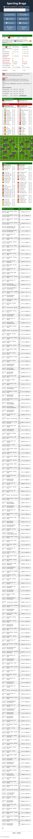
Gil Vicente (9, 303)
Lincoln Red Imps (10, 429)
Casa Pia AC (9, 257)
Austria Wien (22, 165)
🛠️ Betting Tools (23, 28)
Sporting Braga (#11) (8, 106)
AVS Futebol (9, 310)
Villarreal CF (5, 42)
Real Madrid (9, 770)
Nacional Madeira (10, 295)
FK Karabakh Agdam (11, 701)
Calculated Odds (22, 95)
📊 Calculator (10, 23)
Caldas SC (9, 341)
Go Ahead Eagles (10, 314)
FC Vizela (9, 751)
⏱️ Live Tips (9, 19)
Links (14, 832)
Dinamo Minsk (10, 215)
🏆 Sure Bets (23, 15)
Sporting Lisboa (10, 395)
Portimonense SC (10, 682)
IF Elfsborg (9, 574)
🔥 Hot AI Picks (9, 15)
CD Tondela (9, 326)
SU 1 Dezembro (10, 590)
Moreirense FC (10, 219)
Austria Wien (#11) (23, 106)
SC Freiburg (9, 241)
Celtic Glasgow (19, 41)
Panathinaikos (10, 819)
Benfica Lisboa (10, 238)
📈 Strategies (23, 23)
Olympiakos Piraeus (11, 597)
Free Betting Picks (6, 58)
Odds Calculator (5, 62)
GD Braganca (10, 391)
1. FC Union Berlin (11, 759)
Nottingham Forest (11, 323)
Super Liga (24, 37)
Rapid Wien (9, 620)
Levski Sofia (9, 452)
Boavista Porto (10, 522)
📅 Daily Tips (23, 19)
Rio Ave (15, 307)
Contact (19, 832)
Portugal (12, 37)
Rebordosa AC (10, 785)
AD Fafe (8, 330)
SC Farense (9, 486)
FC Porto (8, 379)
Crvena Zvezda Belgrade (12, 388)
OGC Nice (9, 352)
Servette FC (9, 636)
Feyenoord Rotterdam (11, 407)
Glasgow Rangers (10, 364)
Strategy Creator (6, 60)
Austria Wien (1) (22, 100)
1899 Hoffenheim (11, 564)
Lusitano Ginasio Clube (12, 533)
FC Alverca (9, 433)
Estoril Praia (9, 345)
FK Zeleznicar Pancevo (11, 227)
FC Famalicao (11, 262)
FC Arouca (9, 360)
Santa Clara (9, 253)
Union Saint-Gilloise (11, 525)
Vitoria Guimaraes (10, 410)
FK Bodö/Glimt (11, 587)
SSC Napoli (9, 747)
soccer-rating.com (6, 836)
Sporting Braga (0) (8, 100)
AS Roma (9, 552)
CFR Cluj (9, 444)
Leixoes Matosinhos (11, 567)
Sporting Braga (7, 165)
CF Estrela (9, 333)
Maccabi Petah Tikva (11, 647)
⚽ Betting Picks (10, 28)
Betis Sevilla (9, 264)
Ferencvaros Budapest (11, 285)
